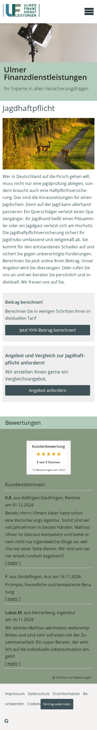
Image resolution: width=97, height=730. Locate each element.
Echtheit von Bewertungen (74, 677)
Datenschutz (39, 693)
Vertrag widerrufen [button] (57, 704)
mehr (13, 563)
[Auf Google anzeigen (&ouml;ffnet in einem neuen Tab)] (6, 721)
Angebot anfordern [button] (47, 390)
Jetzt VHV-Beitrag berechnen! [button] (48, 330)
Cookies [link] (34, 703)
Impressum (15, 693)
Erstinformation (66, 693)
